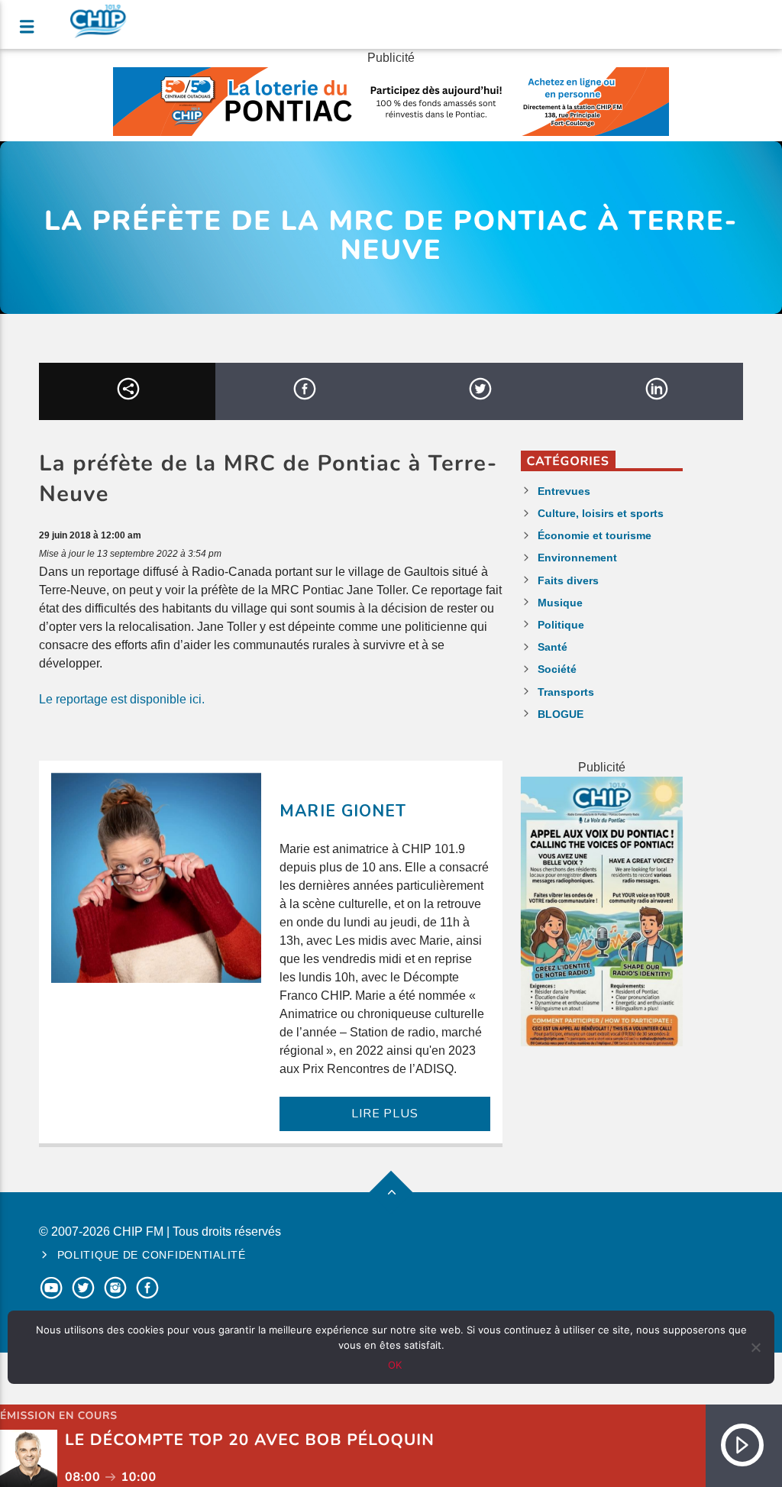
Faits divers (568, 580)
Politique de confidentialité (151, 1255)
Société (557, 669)
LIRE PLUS (384, 1113)
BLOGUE (560, 714)
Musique (560, 602)
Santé (552, 647)
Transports (566, 692)
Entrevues (564, 491)
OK (395, 1365)
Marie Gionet (343, 811)
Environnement (577, 557)
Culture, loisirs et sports (601, 513)
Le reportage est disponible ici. (122, 699)
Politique (561, 625)
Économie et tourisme (594, 535)
